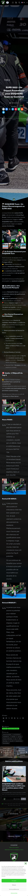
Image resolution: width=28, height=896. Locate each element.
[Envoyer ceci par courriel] (3, 109)
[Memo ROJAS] (14, 407)
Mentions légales (14, 893)
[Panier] (16, 2)
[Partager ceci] (6, 109)
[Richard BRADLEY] (14, 590)
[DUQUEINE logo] (3, 3)
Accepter (14, 880)
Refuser (14, 885)
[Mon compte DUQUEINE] (7, 2)
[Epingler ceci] (15, 109)
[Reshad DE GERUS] (14, 487)
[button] (25, 863)
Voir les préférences (14, 889)
